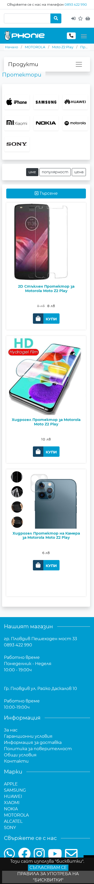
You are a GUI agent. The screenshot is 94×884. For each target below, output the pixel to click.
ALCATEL (13, 821)
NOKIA (11, 808)
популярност (55, 172)
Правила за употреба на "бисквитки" (48, 876)
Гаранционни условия (28, 736)
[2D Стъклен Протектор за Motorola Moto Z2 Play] (46, 257)
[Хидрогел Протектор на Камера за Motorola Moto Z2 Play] (46, 513)
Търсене (48, 193)
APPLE (11, 784)
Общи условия (20, 754)
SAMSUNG (15, 790)
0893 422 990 (75, 4)
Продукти (23, 64)
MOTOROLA (16, 815)
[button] (46, 318)
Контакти (16, 761)
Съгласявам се (48, 867)
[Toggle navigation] (84, 35)
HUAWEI (13, 796)
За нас (10, 730)
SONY (10, 827)
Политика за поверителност (38, 748)
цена (79, 172)
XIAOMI (12, 802)
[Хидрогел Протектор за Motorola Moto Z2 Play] (46, 390)
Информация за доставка (33, 742)
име (32, 172)
